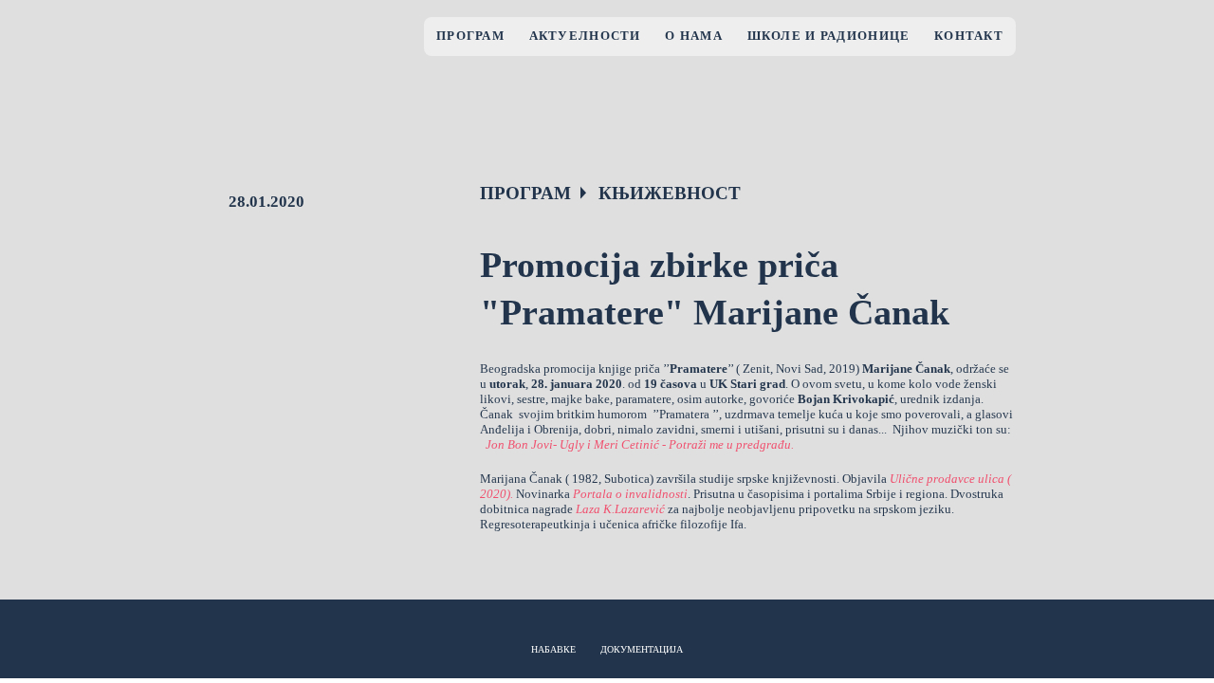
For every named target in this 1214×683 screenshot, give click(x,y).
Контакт (968, 36)
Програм (470, 36)
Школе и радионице (828, 36)
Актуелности (585, 36)
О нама (694, 36)
